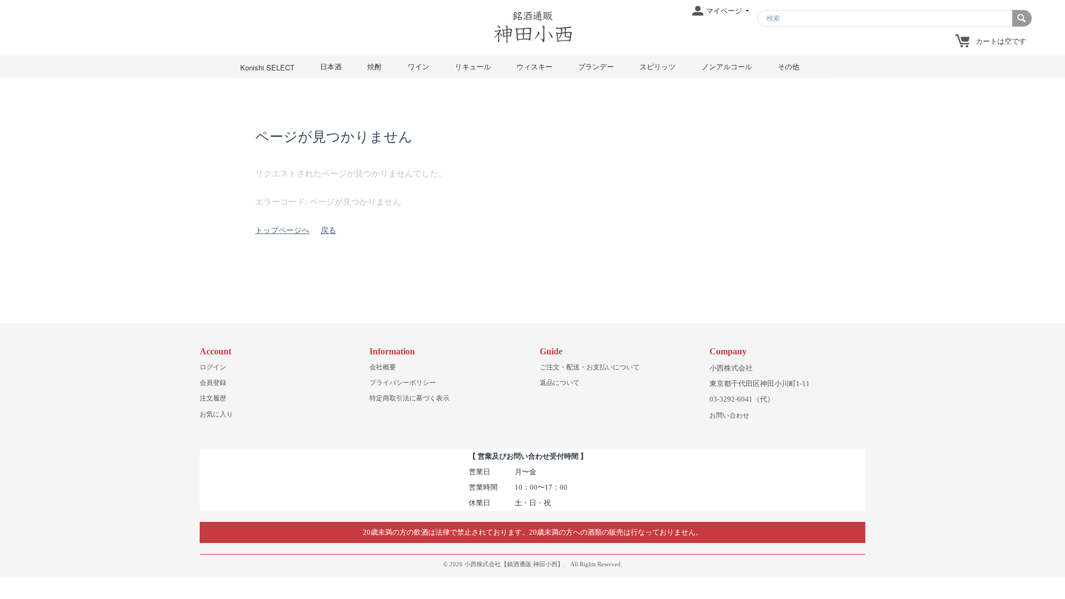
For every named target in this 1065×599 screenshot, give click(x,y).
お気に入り (216, 414)
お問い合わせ (729, 415)
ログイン (213, 367)
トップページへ (282, 230)
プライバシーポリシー (402, 383)
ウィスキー (534, 66)
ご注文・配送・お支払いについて (590, 367)
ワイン (418, 66)
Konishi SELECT (267, 67)
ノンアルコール (727, 66)
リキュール (473, 66)
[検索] (1022, 18)
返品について (560, 383)
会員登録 (213, 383)
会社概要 (382, 367)
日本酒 (331, 66)
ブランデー (596, 66)
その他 (788, 66)
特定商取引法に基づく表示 (409, 398)
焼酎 (374, 66)
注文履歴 (213, 398)
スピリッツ (658, 66)
